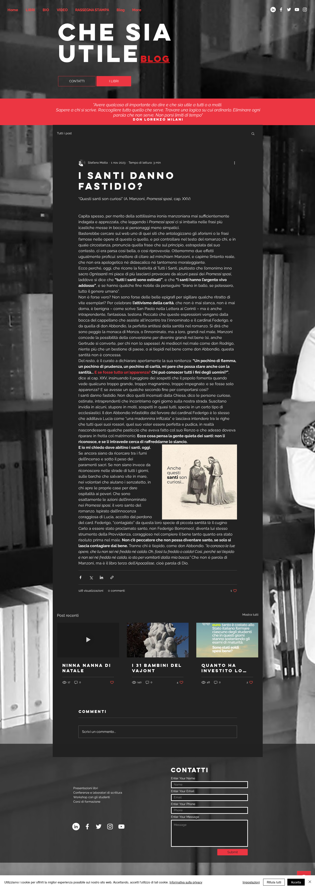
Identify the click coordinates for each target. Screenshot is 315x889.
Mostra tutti (250, 614)
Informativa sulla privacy (186, 882)
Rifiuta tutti (274, 882)
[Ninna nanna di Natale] (88, 640)
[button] (253, 133)
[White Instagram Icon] (305, 9)
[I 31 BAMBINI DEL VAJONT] (158, 640)
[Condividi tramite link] (112, 577)
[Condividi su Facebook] (80, 577)
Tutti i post (64, 133)
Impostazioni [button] (251, 882)
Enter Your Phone (183, 803)
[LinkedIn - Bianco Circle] (273, 9)
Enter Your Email (182, 791)
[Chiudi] (309, 882)
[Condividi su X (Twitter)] (91, 577)
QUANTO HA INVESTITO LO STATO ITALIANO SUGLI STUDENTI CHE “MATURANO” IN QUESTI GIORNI (225, 668)
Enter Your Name (183, 778)
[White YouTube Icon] (297, 9)
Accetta (296, 882)
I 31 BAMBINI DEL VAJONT (157, 668)
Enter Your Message (185, 816)
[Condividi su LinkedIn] (101, 577)
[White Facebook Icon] (281, 9)
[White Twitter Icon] (289, 9)
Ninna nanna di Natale (86, 668)
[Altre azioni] (234, 162)
